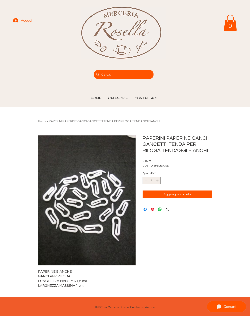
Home (42, 121)
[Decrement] (145, 180)
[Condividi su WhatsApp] (160, 209)
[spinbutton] (151, 180)
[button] (118, 96)
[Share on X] (167, 209)
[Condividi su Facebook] (145, 209)
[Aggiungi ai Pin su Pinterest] (152, 209)
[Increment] (157, 180)
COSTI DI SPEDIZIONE (156, 165)
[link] (230, 23)
